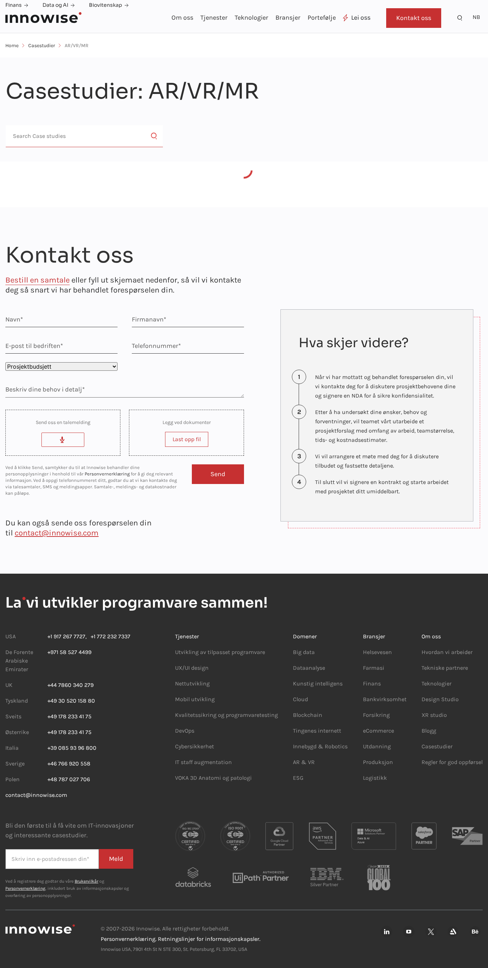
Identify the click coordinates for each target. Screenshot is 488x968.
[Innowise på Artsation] (453, 931)
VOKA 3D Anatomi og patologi (213, 777)
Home (12, 46)
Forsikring (376, 715)
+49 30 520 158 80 (71, 700)
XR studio (434, 715)
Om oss (182, 17)
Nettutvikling (192, 683)
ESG (298, 777)
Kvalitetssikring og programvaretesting (226, 715)
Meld (116, 859)
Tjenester (214, 17)
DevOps (184, 730)
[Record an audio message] (62, 440)
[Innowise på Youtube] (408, 931)
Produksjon (378, 762)
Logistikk (375, 777)
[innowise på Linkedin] (386, 931)
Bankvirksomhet (385, 699)
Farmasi (373, 667)
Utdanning (377, 746)
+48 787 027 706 (69, 779)
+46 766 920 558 (69, 763)
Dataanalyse (309, 667)
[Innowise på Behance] (475, 931)
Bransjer (287, 17)
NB (476, 17)
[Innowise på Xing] (431, 931)
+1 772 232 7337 (108, 636)
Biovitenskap (105, 5)
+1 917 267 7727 (66, 636)
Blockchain (307, 715)
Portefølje (322, 17)
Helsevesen (377, 652)
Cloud (300, 699)
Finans (13, 5)
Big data (304, 652)
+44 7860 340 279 (71, 685)
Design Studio (440, 699)
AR (296, 762)
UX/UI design (192, 667)
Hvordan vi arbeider (447, 652)
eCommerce (378, 730)
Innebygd (305, 746)
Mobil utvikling (195, 699)
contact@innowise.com (57, 533)
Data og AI (55, 5)
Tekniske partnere (445, 667)
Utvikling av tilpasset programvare (220, 652)
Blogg (429, 730)
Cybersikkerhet (194, 746)
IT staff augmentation (203, 762)
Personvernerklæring (107, 473)
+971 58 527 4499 (69, 652)
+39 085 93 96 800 (72, 747)
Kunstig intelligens (318, 683)
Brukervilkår (86, 881)
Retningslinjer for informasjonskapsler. (209, 938)
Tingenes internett (317, 730)
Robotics (335, 746)
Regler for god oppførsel (452, 762)
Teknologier (251, 17)
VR (311, 762)
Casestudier (41, 46)
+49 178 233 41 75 (69, 716)
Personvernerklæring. (128, 938)
